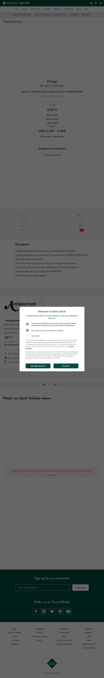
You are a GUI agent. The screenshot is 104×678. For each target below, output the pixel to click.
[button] (52, 336)
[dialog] (52, 339)
